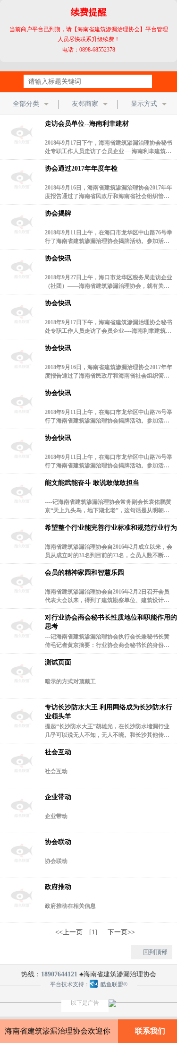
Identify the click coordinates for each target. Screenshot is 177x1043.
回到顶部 (155, 952)
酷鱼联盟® (112, 984)
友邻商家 (85, 103)
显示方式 (144, 103)
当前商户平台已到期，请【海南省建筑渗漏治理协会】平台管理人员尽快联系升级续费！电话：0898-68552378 (88, 30)
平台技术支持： (70, 984)
